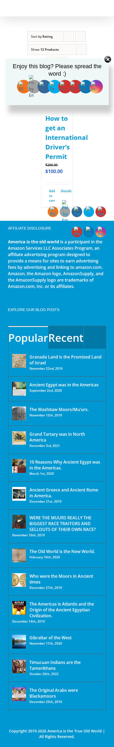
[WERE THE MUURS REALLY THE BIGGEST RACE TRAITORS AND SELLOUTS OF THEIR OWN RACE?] (19, 522)
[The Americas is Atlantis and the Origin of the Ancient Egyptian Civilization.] (19, 608)
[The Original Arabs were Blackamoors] (19, 694)
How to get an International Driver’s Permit (66, 137)
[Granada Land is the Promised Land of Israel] (19, 361)
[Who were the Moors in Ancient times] (19, 580)
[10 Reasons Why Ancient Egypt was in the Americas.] (19, 466)
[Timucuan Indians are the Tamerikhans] (19, 666)
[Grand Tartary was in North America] (19, 438)
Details (65, 191)
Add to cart (52, 196)
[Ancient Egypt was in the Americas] (19, 389)
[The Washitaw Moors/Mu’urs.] (19, 413)
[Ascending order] (80, 36)
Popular (28, 337)
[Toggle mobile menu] (104, 8)
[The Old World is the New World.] (19, 555)
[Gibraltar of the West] (19, 642)
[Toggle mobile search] (94, 8)
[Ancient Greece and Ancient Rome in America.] (19, 494)
